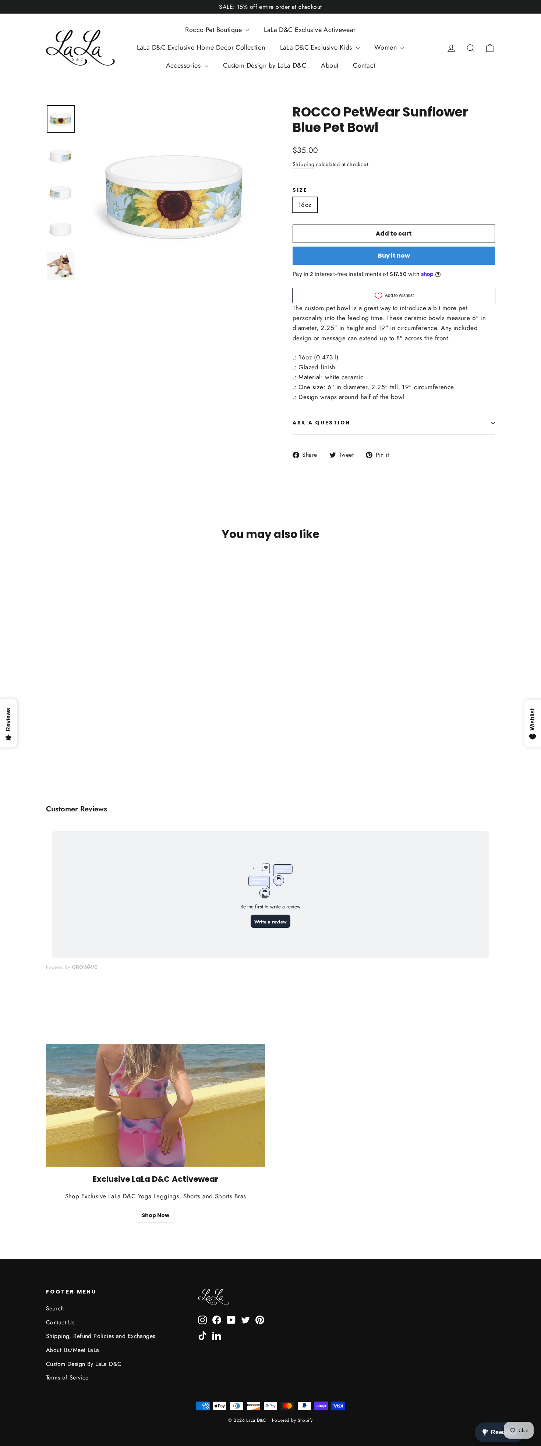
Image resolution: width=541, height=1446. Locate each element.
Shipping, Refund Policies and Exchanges (100, 1336)
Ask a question (321, 422)
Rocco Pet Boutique (214, 30)
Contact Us (60, 1322)
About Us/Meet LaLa (72, 1350)
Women (386, 47)
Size (300, 190)
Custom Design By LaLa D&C (84, 1364)
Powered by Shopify (292, 1420)
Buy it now (394, 255)
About (329, 65)
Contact (364, 65)
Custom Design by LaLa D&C (265, 65)
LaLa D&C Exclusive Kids (317, 47)
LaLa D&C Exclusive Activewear (310, 30)
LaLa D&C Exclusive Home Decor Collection (201, 47)
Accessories (184, 65)
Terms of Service (67, 1377)
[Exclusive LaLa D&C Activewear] (155, 1105)
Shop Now (155, 1215)
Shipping (303, 164)
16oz (305, 204)
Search (55, 1308)
